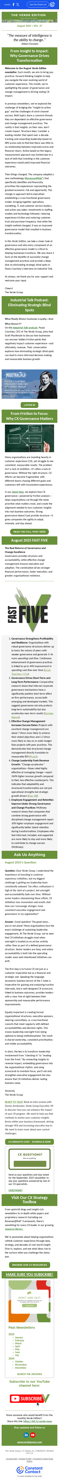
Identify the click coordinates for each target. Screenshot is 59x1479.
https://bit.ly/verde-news (37, 1421)
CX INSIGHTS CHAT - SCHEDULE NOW (29, 1141)
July (17, 1355)
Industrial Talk (20, 328)
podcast (33, 328)
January (19, 1338)
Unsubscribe (11, 1459)
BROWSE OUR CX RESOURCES (29, 1265)
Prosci (33, 756)
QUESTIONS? (16, 1190)
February (19, 1340)
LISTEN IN (29, 405)
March (18, 1343)
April (17, 1346)
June (17, 1352)
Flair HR (33, 796)
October (19, 1362)
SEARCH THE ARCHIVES (29, 1374)
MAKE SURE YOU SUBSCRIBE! (29, 1275)
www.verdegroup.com (29, 1442)
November (21, 1365)
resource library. (14, 1229)
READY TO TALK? (14, 1102)
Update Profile (25, 1459)
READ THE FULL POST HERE (29, 531)
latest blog (18, 492)
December (20, 1368)
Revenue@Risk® (34, 178)
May (17, 1349)
